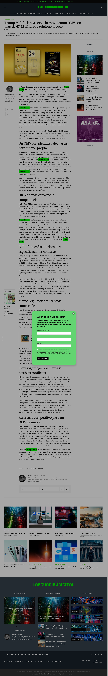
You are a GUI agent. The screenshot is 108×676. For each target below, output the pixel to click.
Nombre (39, 337)
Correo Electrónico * (43, 330)
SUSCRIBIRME (42, 358)
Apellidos (39, 343)
